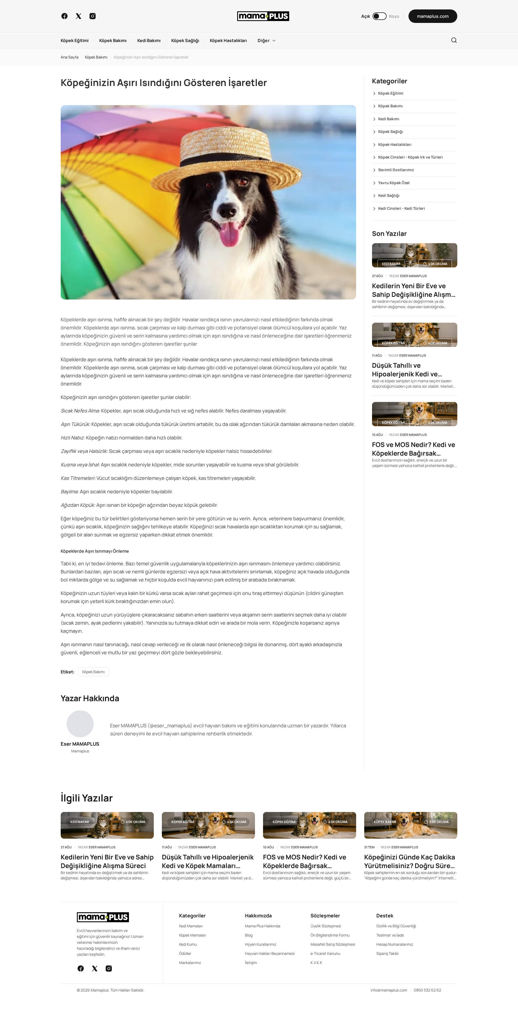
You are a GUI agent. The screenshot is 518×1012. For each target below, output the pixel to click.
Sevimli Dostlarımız (396, 169)
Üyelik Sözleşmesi (326, 925)
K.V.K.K (316, 962)
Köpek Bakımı (96, 57)
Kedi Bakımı (388, 118)
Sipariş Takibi (387, 953)
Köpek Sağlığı (390, 131)
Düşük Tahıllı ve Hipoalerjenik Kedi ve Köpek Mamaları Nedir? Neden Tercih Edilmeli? (408, 369)
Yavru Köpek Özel (394, 182)
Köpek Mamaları (192, 935)
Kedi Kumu (188, 944)
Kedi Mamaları (191, 925)
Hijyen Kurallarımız (260, 944)
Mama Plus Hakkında (262, 925)
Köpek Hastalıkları (394, 144)
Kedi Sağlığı (389, 195)
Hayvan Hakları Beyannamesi (270, 953)
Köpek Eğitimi (390, 93)
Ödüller (185, 953)
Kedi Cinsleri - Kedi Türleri (401, 208)
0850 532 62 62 (427, 990)
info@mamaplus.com (389, 990)
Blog (249, 935)
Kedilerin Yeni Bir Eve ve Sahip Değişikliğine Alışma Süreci (413, 290)
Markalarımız (190, 962)
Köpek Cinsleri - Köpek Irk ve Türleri (410, 157)
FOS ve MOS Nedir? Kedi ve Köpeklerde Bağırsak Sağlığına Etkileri (413, 448)
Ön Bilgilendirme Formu (330, 935)
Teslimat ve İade (390, 935)
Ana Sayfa (70, 57)
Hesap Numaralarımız (394, 944)
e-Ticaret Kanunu (325, 953)
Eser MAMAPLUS (80, 744)
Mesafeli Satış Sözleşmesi (333, 944)
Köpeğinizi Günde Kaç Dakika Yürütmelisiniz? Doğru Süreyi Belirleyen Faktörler (410, 861)
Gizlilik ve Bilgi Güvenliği (396, 925)
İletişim (251, 962)
